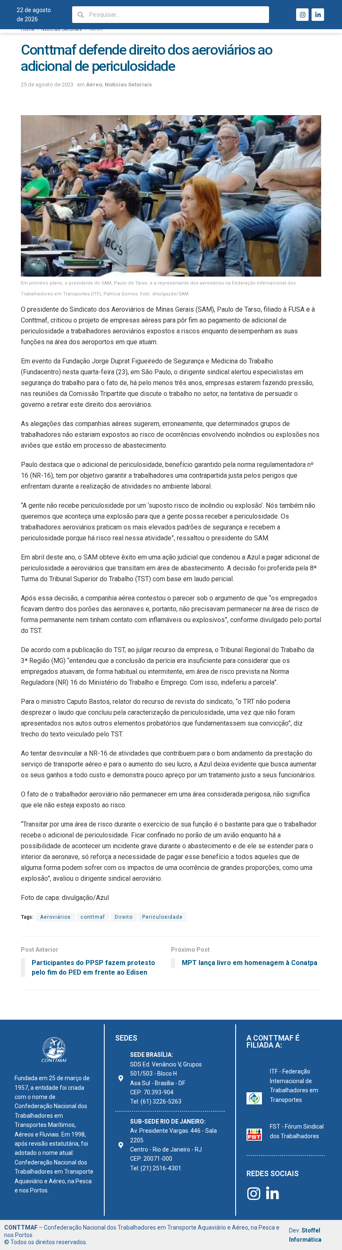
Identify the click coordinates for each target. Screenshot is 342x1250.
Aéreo (96, 29)
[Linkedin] (318, 14)
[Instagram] (302, 14)
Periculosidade (162, 917)
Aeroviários (55, 917)
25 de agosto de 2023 (47, 84)
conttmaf (92, 917)
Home (28, 29)
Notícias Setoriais (61, 29)
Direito (124, 917)
